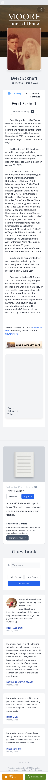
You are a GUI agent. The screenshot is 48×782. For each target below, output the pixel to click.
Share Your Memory (17, 538)
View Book (13, 496)
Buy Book (28, 496)
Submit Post (24, 583)
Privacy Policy (16, 770)
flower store (11, 333)
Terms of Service (31, 770)
